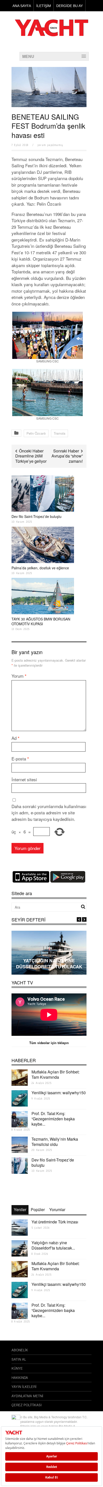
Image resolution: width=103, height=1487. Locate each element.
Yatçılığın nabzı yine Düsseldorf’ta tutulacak (49, 963)
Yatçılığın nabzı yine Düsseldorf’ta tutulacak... (53, 1245)
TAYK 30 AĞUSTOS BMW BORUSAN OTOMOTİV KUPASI (41, 621)
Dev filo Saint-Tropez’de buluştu (37, 516)
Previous (79, 919)
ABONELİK (20, 1350)
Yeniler (20, 1209)
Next (84, 919)
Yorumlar (57, 1209)
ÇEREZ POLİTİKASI (27, 1404)
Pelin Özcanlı (36, 433)
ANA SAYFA (21, 6)
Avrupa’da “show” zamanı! (67, 458)
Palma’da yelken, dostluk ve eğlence (40, 567)
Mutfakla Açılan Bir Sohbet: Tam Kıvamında (56, 1074)
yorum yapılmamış (50, 145)
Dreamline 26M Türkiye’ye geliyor (30, 458)
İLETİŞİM (43, 6)
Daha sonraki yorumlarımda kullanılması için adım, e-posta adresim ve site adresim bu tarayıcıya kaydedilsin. (49, 812)
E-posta (20, 758)
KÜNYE (17, 1368)
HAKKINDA (20, 1377)
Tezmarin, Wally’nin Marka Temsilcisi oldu (55, 1141)
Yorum (19, 676)
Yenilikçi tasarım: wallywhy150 (59, 1092)
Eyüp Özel (49, 953)
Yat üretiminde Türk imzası (55, 1222)
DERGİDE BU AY (69, 6)
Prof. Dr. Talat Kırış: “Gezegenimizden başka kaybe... (53, 1119)
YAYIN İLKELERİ (24, 1386)
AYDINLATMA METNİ (27, 1395)
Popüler (38, 1209)
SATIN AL (19, 1359)
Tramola (59, 433)
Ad (16, 738)
